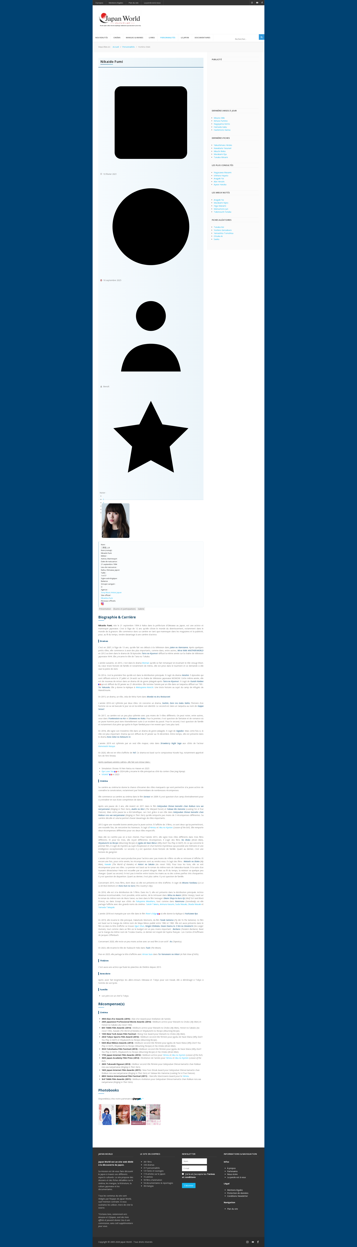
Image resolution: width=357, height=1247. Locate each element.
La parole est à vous (236, 1177)
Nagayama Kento (222, 124)
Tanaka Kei (219, 227)
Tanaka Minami (221, 157)
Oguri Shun (139, 926)
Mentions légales (235, 1190)
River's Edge (151, 913)
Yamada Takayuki (106, 907)
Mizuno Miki (219, 118)
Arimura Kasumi (167, 904)
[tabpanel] (150, 870)
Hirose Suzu (147, 954)
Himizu (153, 827)
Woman (145, 663)
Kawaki (108, 864)
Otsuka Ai (218, 236)
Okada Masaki (194, 904)
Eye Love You (108, 771)
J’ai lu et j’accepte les (198, 1175)
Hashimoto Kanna (222, 130)
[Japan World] (120, 19)
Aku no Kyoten (166, 827)
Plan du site (232, 1208)
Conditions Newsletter (237, 1196)
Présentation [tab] (105, 609)
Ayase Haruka (220, 184)
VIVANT (105, 774)
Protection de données (237, 1193)
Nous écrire (232, 1174)
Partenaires (232, 1171)
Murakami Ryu (220, 154)
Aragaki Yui (219, 178)
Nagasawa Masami (222, 172)
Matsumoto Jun (221, 209)
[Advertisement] (208, 15)
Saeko (216, 239)
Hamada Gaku (220, 127)
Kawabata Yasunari (222, 148)
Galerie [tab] (141, 609)
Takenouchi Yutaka (222, 212)
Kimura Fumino (221, 120)
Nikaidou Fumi (107, 598)
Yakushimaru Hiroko (223, 145)
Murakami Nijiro (221, 202)
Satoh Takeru (152, 904)
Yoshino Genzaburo (223, 230)
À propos (231, 1168)
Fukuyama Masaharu (145, 901)
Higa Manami (220, 206)
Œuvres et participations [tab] (124, 609)
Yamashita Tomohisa (223, 233)
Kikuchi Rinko (220, 151)
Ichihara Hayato (221, 175)
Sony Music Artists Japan (111, 592)
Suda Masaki (181, 904)
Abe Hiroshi (219, 181)
